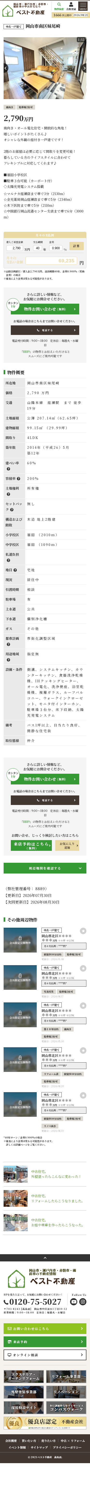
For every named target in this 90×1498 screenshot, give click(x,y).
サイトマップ (39, 1447)
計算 (76, 246)
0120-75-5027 (35, 1301)
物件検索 (59, 8)
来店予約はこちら (31, 845)
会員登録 (71, 8)
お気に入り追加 (67, 845)
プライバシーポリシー (67, 1447)
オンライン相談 (25, 1355)
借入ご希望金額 (14, 242)
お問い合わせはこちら (31, 1328)
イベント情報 (17, 1447)
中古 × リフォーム (73, 1441)
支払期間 (38, 242)
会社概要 (11, 1441)
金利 (51, 242)
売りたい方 (48, 1441)
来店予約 (20, 1341)
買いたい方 (29, 1441)
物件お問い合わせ (38, 308)
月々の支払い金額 (14, 260)
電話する (47, 330)
